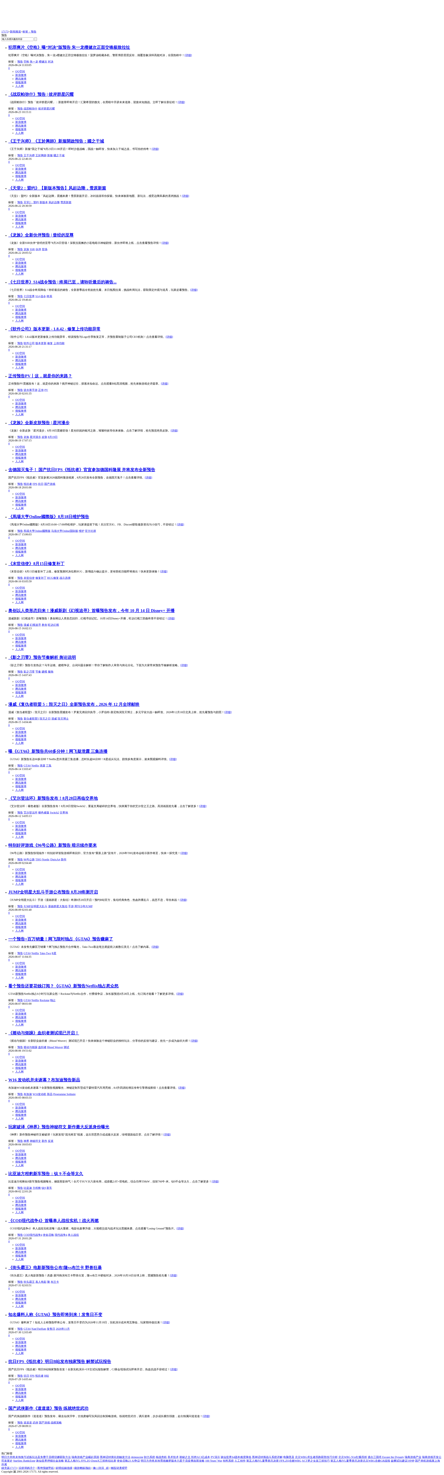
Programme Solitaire (64, 1094)
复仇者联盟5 (31, 718)
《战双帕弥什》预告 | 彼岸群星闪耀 (41, 94)
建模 (44, 671)
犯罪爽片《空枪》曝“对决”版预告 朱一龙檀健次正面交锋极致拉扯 (69, 47)
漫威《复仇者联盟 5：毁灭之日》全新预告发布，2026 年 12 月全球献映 (73, 704)
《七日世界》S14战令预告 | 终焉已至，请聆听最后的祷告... (62, 282)
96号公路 (29, 859)
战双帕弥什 (30, 108)
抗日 (41, 483)
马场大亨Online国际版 (64, 530)
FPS (35, 483)
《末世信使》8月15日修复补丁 (36, 563)
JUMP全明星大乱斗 (35, 906)
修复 (50, 343)
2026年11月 (63, 1328)
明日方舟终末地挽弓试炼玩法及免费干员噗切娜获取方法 (36, 1457)
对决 (50, 61)
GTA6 (27, 765)
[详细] (188, 55)
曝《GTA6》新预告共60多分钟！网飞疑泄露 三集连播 (58, 751)
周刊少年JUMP (83, 906)
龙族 (26, 249)
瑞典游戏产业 (413, 1457)
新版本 (44, 202)
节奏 (38, 671)
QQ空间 (20, 71)
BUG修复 (53, 577)
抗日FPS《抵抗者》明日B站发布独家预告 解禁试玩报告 (59, 1361)
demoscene (137, 1457)
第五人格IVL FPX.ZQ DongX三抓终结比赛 (90, 1460)
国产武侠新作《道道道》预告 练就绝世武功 (48, 1408)
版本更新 (40, 343)
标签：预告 (29, 31)
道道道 (28, 1422)
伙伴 (38, 249)
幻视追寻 (35, 624)
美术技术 (173, 1457)
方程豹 (37, 1187)
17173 (4, 31)
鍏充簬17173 (9, 1468)
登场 (44, 249)
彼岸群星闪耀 (46, 108)
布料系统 (228, 1460)
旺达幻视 (53, 624)
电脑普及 (288, 1457)
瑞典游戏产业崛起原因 (85, 1457)
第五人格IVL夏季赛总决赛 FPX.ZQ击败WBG (273, 1460)
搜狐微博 (20, 82)
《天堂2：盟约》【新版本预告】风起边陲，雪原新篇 (57, 188)
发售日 (51, 1328)
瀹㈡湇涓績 (101, 1468)
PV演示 (215, 1457)
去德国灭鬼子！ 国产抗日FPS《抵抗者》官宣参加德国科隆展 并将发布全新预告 (81, 469)
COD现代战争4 (33, 1234)
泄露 (42, 765)
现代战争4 (61, 1234)
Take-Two (45, 953)
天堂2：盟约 (31, 202)
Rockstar (44, 1000)
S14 (37, 296)
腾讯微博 (20, 78)
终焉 (49, 296)
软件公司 (29, 343)
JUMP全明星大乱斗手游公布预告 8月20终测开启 (53, 892)
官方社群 (90, 530)
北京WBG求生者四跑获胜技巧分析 (316, 1457)
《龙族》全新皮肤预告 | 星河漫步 (39, 422)
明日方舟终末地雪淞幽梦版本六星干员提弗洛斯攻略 (172, 1460)
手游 (71, 906)
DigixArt (55, 859)
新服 (50, 155)
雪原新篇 (65, 202)
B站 (46, 1375)
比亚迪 (28, 1187)
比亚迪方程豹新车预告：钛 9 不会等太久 (45, 1173)
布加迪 (28, 1094)
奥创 (44, 624)
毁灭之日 (45, 718)
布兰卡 (55, 1281)
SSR (32, 249)
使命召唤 (48, 1234)
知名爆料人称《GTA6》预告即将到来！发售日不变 (55, 1314)
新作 (63, 859)
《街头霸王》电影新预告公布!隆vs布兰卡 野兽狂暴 (55, 1267)
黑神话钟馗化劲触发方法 (115, 1457)
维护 (81, 530)
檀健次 (43, 61)
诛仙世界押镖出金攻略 (50, 1460)
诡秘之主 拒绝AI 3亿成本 (194, 1457)
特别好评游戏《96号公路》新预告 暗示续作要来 (52, 845)
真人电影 (40, 1281)
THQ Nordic (42, 859)
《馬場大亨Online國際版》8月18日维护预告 (48, 516)
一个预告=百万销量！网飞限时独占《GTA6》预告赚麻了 (60, 939)
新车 (49, 1187)
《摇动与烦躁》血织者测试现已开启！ (43, 1033)
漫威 (26, 624)
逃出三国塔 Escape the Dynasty (386, 1457)
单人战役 (73, 1234)
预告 (20, 61)
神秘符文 (35, 1140)
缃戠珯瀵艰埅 (119, 1468)
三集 (49, 765)
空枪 (26, 61)
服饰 (50, 671)
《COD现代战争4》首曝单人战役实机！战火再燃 (53, 1220)
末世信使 (29, 577)
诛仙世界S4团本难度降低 (236, 1457)
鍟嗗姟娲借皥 (64, 1468)
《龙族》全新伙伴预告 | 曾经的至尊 (41, 235)
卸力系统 (149, 1457)
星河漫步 (35, 437)
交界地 (64, 812)
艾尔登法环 (30, 812)
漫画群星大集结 (57, 906)
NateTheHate (38, 1328)
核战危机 (161, 1457)
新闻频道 (15, 31)
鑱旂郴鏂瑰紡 (82, 1468)
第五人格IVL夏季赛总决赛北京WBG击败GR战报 (360, 1460)
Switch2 (54, 812)
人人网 (19, 86)
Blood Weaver (55, 1047)
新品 (50, 1094)
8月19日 (53, 437)
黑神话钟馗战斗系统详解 (267, 1457)
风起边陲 (54, 202)
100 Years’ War (213, 1460)
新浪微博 (20, 75)
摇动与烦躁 (30, 1047)
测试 (66, 1047)
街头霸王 (29, 1281)
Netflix (35, 765)
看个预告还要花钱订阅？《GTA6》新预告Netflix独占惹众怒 (63, 986)
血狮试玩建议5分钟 (402, 1460)
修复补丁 (40, 577)
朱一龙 (34, 61)
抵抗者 (28, 483)
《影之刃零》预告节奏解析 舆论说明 (42, 657)
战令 (43, 296)
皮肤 (44, 437)
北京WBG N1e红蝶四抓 (352, 1457)
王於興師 (40, 155)
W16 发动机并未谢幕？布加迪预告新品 (44, 1080)
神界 (26, 1140)
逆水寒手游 (30, 390)
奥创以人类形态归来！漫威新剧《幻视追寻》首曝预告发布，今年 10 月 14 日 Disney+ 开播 (91, 610)
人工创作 (240, 1460)
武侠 (35, 1422)
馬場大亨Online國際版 (37, 530)
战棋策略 (56, 1422)
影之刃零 (29, 671)
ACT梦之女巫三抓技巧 (316, 1460)
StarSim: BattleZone (24, 1460)
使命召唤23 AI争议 (128, 1460)
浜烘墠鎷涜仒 (27, 1468)
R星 (54, 953)
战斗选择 (65, 577)
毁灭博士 (63, 718)
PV (46, 390)
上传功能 (59, 343)
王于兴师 (29, 155)
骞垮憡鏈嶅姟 (45, 1468)
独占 (53, 1000)
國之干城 (59, 155)
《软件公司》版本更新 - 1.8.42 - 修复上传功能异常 (54, 329)
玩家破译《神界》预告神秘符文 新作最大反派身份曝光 (58, 1127)
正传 (41, 390)
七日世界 (29, 296)
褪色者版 (43, 812)
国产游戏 (49, 483)
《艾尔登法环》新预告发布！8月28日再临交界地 (53, 798)
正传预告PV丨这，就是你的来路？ (40, 376)
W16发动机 (39, 1094)
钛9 (44, 1187)
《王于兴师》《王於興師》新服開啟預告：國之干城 (56, 141)
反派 (50, 1140)
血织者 (42, 1047)
